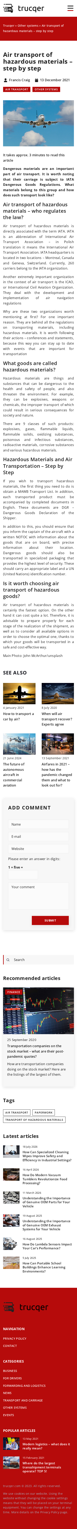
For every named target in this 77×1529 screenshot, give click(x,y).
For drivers (12, 1378)
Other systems (46, 89)
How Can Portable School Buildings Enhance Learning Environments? (44, 1267)
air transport (16, 1112)
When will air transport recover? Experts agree (57, 719)
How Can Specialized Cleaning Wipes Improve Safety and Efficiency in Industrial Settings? (47, 1156)
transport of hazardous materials (34, 1120)
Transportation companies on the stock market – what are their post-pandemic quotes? (35, 1051)
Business (10, 1371)
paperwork (44, 1112)
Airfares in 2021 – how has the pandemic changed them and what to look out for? (57, 775)
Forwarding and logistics (24, 1386)
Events (8, 1415)
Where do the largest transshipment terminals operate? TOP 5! (42, 1467)
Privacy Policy (49, 1512)
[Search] (8, 960)
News (7, 1393)
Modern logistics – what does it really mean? (46, 1446)
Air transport (16, 89)
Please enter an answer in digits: (34, 859)
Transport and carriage (23, 1400)
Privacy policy (14, 1338)
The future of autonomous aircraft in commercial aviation (13, 775)
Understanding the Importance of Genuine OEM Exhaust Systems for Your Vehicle (46, 1225)
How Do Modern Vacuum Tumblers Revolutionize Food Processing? (45, 1179)
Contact (10, 1346)
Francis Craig (19, 80)
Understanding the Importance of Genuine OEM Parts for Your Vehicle (46, 1202)
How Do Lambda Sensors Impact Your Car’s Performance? (47, 1246)
